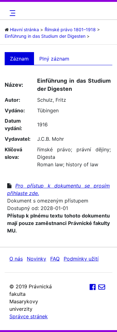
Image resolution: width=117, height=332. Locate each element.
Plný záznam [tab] (54, 59)
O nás (16, 259)
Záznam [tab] (19, 59)
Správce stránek (28, 316)
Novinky (36, 259)
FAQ (55, 259)
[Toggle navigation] (11, 13)
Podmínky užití (81, 259)
